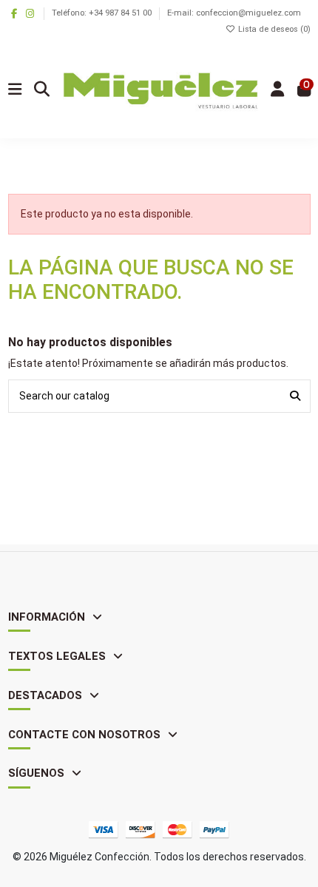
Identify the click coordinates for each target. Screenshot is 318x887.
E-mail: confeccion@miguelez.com (234, 13)
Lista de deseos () (273, 29)
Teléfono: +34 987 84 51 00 (103, 13)
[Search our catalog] (295, 396)
